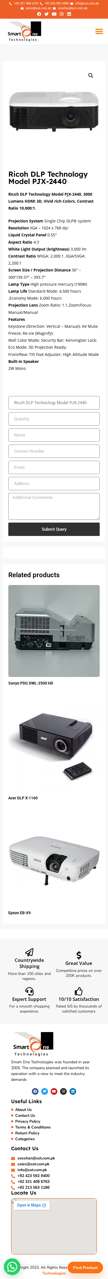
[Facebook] (39, 14)
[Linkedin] (69, 14)
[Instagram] (61, 14)
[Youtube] (54, 14)
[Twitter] (46, 14)
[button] (99, 31)
